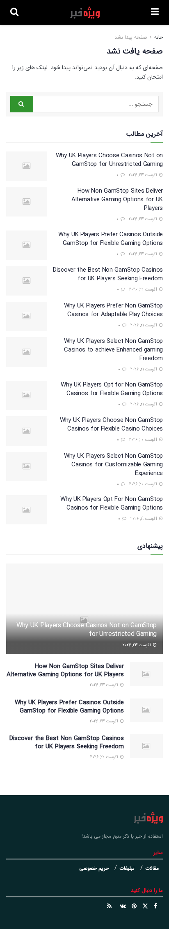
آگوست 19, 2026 (144, 519)
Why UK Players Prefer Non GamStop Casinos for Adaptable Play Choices (113, 310)
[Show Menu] (155, 12)
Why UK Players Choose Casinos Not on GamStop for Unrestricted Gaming (109, 160)
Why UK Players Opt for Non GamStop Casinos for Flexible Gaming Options (112, 389)
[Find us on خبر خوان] (109, 906)
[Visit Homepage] (85, 13)
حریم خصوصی (94, 868)
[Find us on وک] (123, 906)
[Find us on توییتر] (145, 906)
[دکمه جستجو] (14, 12)
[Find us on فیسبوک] (155, 906)
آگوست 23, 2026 (143, 175)
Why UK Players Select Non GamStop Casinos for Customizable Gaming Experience (113, 464)
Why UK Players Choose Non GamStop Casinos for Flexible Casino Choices (111, 424)
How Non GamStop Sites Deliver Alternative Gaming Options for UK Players (117, 199)
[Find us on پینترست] (134, 906)
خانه (158, 37)
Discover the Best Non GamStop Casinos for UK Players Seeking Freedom (108, 274)
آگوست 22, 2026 (143, 289)
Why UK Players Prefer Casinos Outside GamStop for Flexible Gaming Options (110, 239)
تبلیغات (127, 868)
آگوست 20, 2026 (143, 440)
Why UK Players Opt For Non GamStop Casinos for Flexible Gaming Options (111, 503)
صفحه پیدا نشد (130, 37)
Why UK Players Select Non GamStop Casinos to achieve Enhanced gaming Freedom (113, 349)
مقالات (152, 868)
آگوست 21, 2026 (144, 325)
